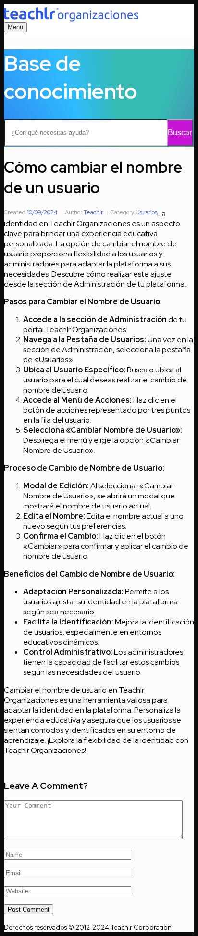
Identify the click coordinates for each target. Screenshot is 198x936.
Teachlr (93, 212)
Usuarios (146, 212)
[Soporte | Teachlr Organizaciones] (71, 14)
